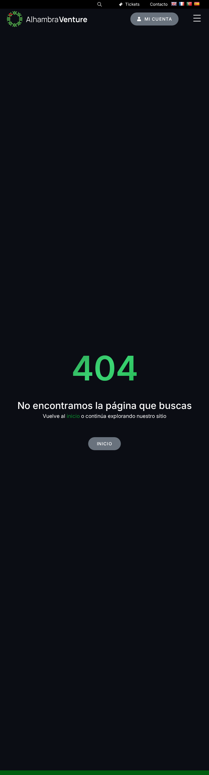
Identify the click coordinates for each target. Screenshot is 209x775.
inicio (73, 416)
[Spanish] (196, 4)
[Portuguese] (189, 4)
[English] (174, 4)
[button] (99, 5)
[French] (181, 4)
